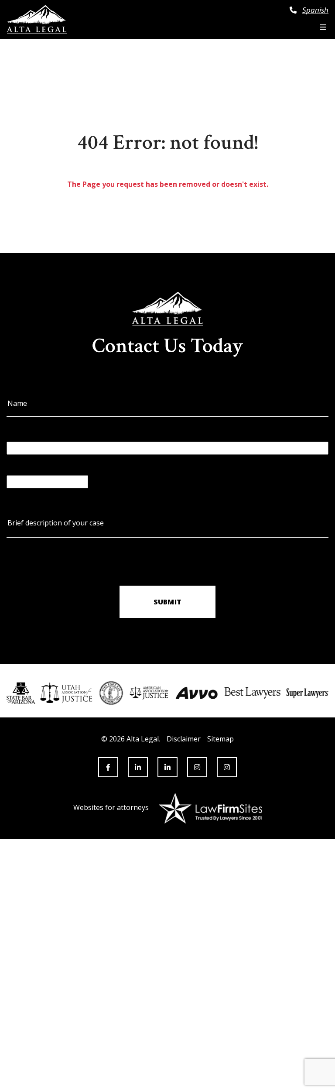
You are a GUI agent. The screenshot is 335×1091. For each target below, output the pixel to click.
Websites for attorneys (111, 807)
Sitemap (220, 739)
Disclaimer (184, 739)
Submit (167, 602)
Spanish (315, 10)
